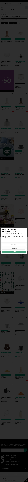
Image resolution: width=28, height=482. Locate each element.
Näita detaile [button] (14, 244)
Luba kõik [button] (14, 251)
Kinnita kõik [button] (14, 248)
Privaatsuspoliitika (5, 240)
